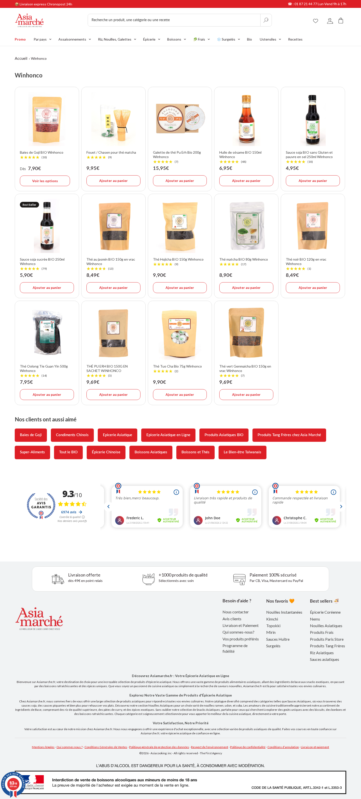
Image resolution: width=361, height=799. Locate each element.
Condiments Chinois (72, 435)
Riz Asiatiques (322, 652)
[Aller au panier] (341, 20)
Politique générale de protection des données (159, 747)
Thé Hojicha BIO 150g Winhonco (178, 261)
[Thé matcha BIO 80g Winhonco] (246, 226)
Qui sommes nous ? (69, 747)
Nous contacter (235, 611)
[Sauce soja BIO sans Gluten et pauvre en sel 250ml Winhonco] (313, 119)
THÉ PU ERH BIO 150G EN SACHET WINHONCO (107, 371)
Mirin (271, 632)
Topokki (273, 625)
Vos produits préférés (240, 638)
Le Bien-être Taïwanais (242, 452)
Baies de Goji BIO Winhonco (41, 155)
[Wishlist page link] (315, 20)
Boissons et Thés (195, 452)
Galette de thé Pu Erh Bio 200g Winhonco (177, 157)
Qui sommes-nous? (238, 632)
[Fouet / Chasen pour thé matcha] (113, 119)
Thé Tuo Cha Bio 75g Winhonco (177, 368)
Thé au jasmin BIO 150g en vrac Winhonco (110, 264)
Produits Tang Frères (327, 645)
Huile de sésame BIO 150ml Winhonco (240, 157)
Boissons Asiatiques (151, 452)
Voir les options (45, 181)
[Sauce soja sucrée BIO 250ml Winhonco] (47, 226)
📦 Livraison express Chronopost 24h (43, 4)
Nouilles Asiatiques (326, 625)
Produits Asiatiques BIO (224, 435)
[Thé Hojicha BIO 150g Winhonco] (180, 226)
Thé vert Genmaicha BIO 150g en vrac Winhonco (245, 371)
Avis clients (231, 618)
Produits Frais (321, 632)
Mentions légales (43, 747)
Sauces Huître (278, 639)
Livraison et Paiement (240, 625)
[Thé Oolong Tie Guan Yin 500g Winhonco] (47, 333)
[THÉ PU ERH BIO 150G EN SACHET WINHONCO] (113, 333)
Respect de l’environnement (209, 747)
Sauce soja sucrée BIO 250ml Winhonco (42, 264)
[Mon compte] (330, 20)
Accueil (21, 58)
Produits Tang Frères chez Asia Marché (289, 435)
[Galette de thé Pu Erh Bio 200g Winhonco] (180, 119)
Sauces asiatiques (324, 659)
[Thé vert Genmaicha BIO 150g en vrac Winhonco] (246, 333)
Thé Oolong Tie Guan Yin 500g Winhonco (44, 371)
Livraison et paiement (315, 747)
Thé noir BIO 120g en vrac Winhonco (306, 264)
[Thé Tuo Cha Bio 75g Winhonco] (180, 333)
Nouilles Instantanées (284, 612)
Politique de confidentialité (247, 747)
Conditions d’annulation (283, 747)
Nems (315, 619)
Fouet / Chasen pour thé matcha (111, 155)
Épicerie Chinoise (106, 452)
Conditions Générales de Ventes (105, 747)
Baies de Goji (31, 435)
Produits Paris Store (327, 639)
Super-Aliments (32, 452)
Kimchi (272, 619)
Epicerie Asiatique (117, 435)
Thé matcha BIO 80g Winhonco (243, 261)
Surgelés (273, 645)
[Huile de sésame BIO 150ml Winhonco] (246, 119)
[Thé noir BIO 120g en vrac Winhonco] (313, 226)
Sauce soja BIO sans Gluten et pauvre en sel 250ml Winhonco (309, 157)
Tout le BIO (68, 452)
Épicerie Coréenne (325, 612)
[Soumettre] (266, 20)
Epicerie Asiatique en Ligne (168, 435)
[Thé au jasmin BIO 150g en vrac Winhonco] (113, 226)
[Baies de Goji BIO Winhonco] (47, 119)
